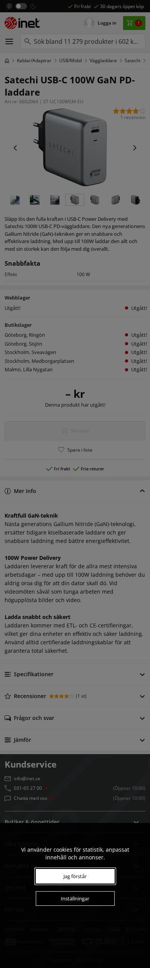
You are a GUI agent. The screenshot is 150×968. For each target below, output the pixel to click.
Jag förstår (75, 876)
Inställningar (75, 898)
